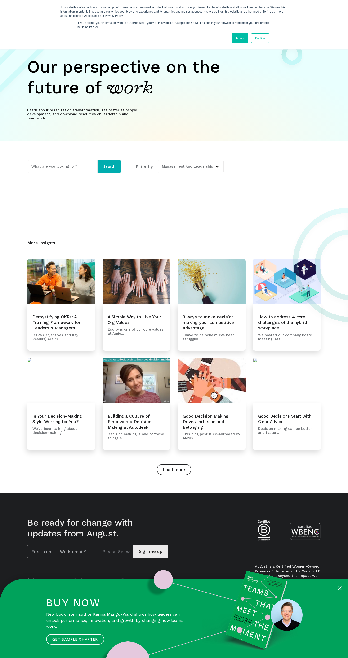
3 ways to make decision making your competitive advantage (208, 322)
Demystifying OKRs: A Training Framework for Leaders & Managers (56, 322)
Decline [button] (260, 38)
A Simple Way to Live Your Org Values (134, 319)
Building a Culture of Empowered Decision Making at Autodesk (129, 422)
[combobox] (63, 166)
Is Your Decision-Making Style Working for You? (57, 419)
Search (109, 166)
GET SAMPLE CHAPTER (75, 639)
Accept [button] (240, 38)
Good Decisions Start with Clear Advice (284, 419)
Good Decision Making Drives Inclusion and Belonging (205, 422)
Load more (174, 469)
